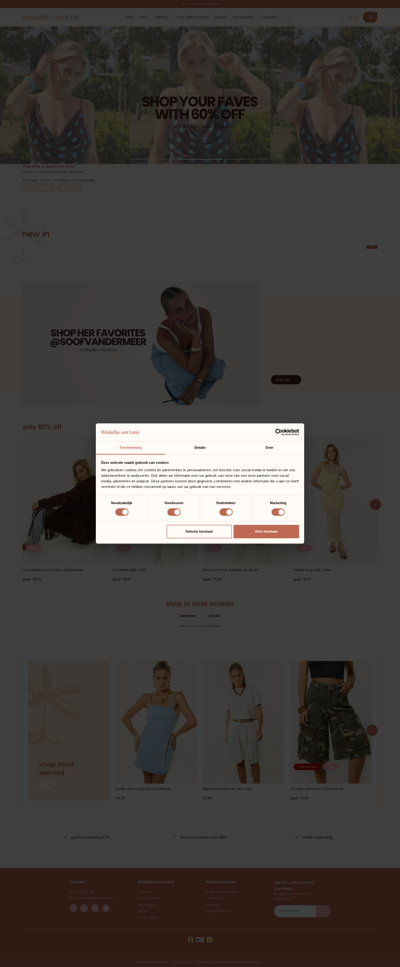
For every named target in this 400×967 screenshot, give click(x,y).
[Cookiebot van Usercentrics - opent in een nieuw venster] (279, 432)
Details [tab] (200, 447)
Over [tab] (269, 447)
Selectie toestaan (199, 531)
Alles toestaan (266, 531)
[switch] (174, 512)
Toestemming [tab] (130, 447)
